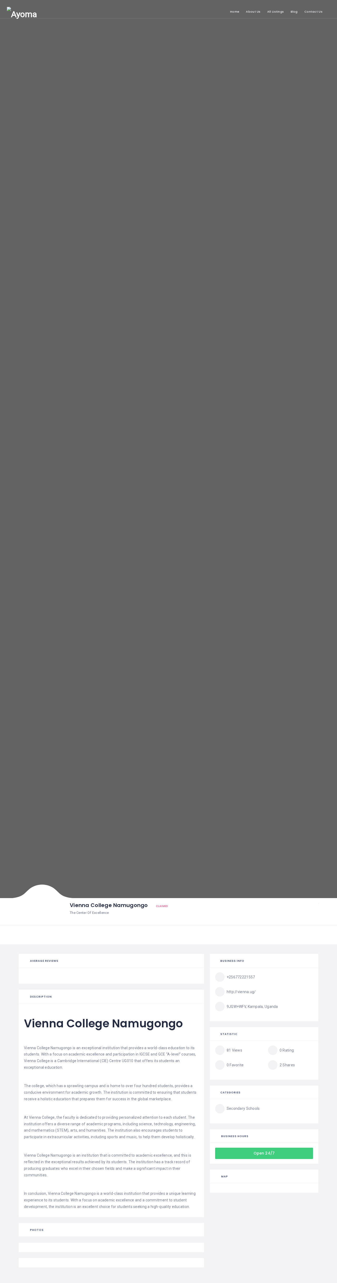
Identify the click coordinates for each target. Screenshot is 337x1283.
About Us (253, 11)
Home (234, 11)
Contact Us (313, 11)
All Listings (275, 11)
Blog (294, 11)
